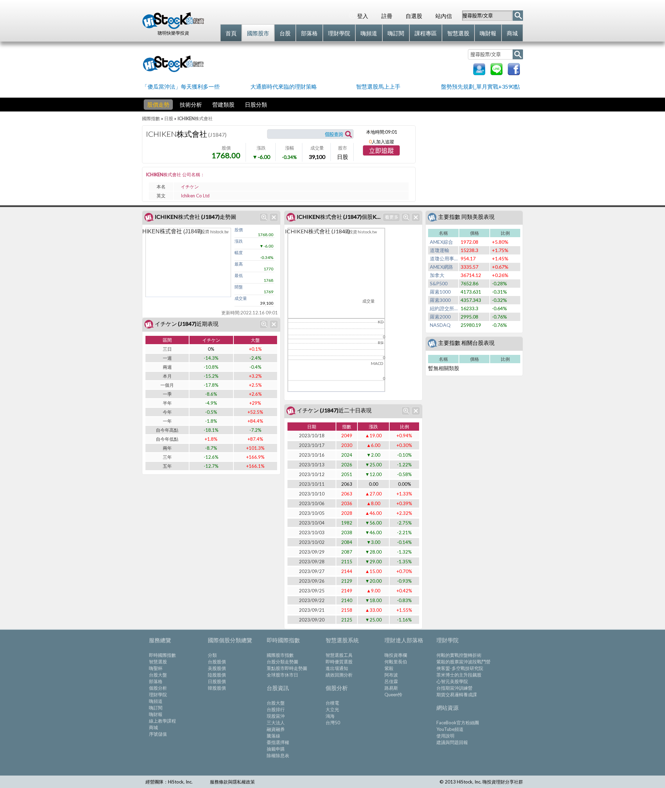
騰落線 (273, 735)
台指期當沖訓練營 (454, 688)
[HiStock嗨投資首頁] (173, 27)
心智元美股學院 (452, 681)
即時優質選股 (339, 661)
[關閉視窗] (273, 217)
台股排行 (276, 709)
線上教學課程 (162, 721)
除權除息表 (278, 755)
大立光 (332, 709)
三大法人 (276, 722)
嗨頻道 (155, 701)
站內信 (443, 15)
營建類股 (223, 104)
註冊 (386, 15)
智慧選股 (158, 661)
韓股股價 (217, 688)
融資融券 (276, 729)
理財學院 (158, 694)
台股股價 (217, 661)
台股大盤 (158, 675)
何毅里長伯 (395, 661)
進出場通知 (337, 668)
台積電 (332, 703)
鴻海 (330, 716)
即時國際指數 (162, 655)
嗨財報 (155, 714)
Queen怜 (393, 694)
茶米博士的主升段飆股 (458, 675)
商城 (153, 727)
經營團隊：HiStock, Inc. (169, 782)
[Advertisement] (337, 63)
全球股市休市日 (282, 675)
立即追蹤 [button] (381, 150)
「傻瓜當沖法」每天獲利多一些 (181, 86)
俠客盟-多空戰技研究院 (459, 668)
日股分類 (256, 104)
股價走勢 (158, 104)
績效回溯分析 (339, 675)
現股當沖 (276, 716)
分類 (212, 655)
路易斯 (391, 688)
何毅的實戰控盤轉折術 (458, 655)
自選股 (414, 15)
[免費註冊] (479, 73)
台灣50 (333, 722)
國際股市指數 (280, 655)
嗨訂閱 (155, 707)
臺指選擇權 (278, 742)
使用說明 (445, 735)
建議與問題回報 (452, 742)
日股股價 (217, 681)
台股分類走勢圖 (282, 661)
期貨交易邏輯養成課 (456, 694)
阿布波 (391, 675)
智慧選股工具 (339, 655)
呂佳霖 (391, 681)
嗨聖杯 (155, 668)
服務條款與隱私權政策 (232, 782)
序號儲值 (158, 734)
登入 (362, 15)
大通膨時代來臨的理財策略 (283, 86)
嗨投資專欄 (395, 655)
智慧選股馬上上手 (378, 86)
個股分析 (158, 688)
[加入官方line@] (496, 73)
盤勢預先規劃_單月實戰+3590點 (480, 86)
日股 (168, 118)
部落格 (155, 681)
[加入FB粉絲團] (514, 73)
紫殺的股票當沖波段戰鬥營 (463, 661)
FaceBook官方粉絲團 (457, 722)
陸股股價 (217, 675)
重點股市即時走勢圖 (287, 668)
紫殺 (388, 668)
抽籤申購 (276, 749)
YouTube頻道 (449, 729)
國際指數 (151, 118)
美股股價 (217, 668)
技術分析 (191, 104)
